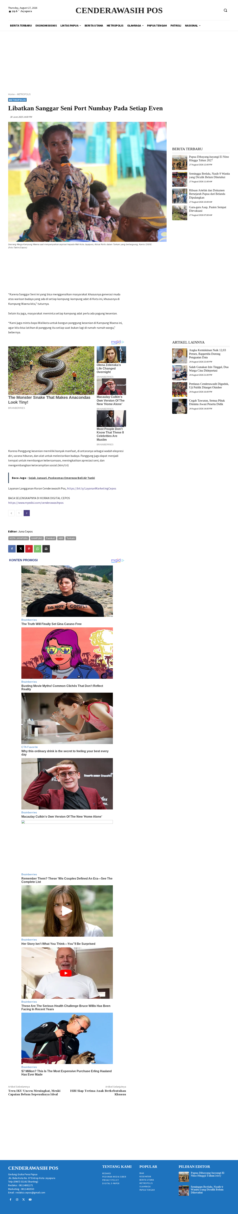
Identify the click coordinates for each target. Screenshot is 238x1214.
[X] (20, 548)
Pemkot (50, 538)
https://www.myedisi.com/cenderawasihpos (36, 502)
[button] (225, 10)
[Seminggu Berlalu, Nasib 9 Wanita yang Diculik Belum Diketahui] (179, 179)
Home (11, 94)
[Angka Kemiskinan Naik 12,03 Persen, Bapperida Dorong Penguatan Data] (179, 355)
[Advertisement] (119, 57)
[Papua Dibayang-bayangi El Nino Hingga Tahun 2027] (179, 162)
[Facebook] (12, 548)
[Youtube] (30, 1199)
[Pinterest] (29, 548)
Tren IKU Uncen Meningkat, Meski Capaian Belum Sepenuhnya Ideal (34, 1092)
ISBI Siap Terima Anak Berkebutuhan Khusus (98, 1092)
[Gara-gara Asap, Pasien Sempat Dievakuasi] (179, 212)
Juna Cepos (25, 531)
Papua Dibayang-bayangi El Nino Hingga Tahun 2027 (209, 158)
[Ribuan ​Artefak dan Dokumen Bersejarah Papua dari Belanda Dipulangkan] (179, 196)
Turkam (71, 538)
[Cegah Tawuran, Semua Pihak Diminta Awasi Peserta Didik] (179, 406)
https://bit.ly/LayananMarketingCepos (91, 488)
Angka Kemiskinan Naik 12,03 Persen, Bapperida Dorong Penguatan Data (207, 354)
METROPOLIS (23, 94)
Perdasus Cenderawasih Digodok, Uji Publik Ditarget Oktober (209, 385)
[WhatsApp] (37, 548)
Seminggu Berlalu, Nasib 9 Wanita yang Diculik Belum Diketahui (207, 1189)
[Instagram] (17, 1199)
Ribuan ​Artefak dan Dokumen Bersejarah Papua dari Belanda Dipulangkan (207, 194)
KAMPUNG (36, 538)
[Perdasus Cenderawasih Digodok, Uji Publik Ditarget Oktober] (179, 389)
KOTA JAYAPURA (19, 538)
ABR (61, 538)
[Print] (46, 548)
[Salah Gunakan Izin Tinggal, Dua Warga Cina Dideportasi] (179, 372)
